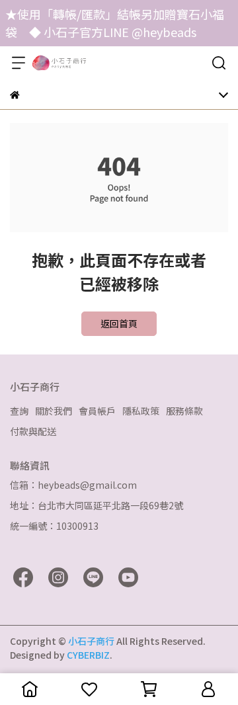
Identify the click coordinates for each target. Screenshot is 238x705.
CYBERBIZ (88, 654)
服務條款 (184, 410)
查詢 (19, 410)
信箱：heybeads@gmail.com (73, 484)
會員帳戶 (97, 410)
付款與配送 (33, 431)
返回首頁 (119, 323)
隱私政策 (140, 410)
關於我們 (53, 410)
